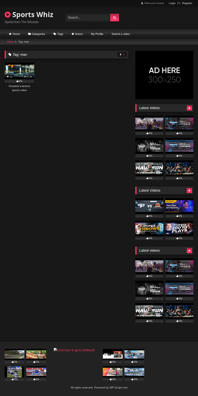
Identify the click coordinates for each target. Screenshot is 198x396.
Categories (38, 33)
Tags (60, 33)
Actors (79, 33)
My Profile (97, 33)
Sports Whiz (32, 14)
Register (187, 3)
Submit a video (121, 33)
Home (16, 33)
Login (172, 3)
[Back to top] (186, 384)
